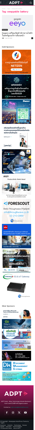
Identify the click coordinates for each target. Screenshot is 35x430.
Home (3, 8)
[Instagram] (12, 412)
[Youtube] (25, 412)
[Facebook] (6, 412)
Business (5, 29)
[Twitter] (19, 412)
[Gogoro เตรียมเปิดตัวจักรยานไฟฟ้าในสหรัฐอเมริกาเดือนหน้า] (17, 23)
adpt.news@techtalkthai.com (19, 407)
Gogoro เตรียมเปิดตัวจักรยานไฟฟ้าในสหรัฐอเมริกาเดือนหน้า (17, 34)
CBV (3, 38)
